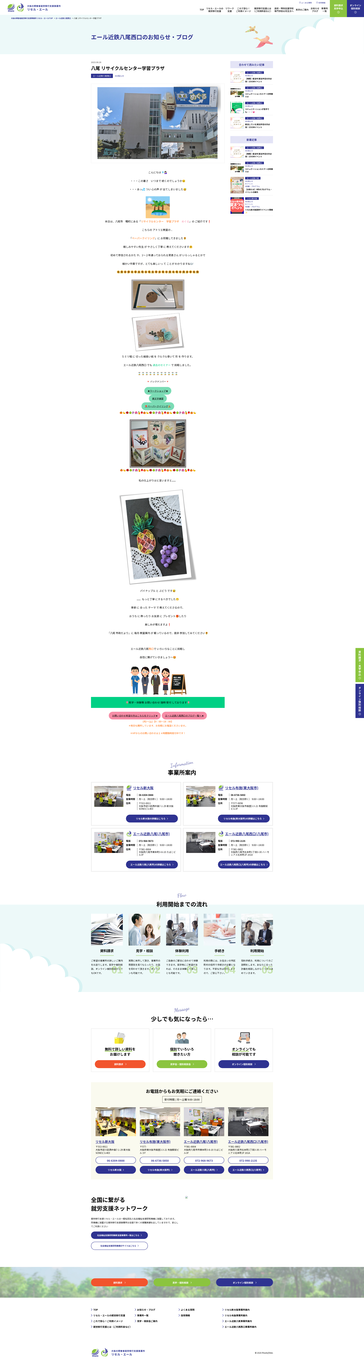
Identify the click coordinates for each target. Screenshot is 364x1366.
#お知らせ (119, 76)
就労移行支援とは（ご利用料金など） (262, 10)
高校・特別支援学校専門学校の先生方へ (284, 10)
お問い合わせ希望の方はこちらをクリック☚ (134, 715)
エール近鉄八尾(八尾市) (201, 1141)
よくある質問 (306, 2)
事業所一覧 (324, 10)
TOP (202, 9)
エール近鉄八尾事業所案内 (238, 1321)
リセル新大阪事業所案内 (237, 1309)
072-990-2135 (248, 1160)
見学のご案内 (302, 9)
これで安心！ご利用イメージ (243, 10)
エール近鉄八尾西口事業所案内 (241, 1326)
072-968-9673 (204, 1160)
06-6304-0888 (116, 1160)
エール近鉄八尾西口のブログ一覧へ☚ (184, 715)
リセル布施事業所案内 (236, 1315)
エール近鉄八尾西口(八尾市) (248, 1141)
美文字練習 (158, 398)
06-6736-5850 (160, 1160)
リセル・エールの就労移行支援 (214, 10)
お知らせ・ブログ (146, 1309)
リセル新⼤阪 (143, 787)
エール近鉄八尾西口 (102, 75)
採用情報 (321, 2)
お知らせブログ (315, 10)
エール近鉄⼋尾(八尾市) (151, 833)
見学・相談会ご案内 (147, 1321)
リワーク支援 (229, 10)
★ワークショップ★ (158, 391)
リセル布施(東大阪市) (241, 787)
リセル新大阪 (105, 1141)
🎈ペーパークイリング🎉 (158, 406)
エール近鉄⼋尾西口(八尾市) (247, 833)
